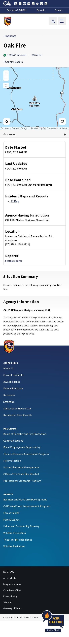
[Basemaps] (62, 121)
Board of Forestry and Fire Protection (24, 434)
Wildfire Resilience (14, 546)
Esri (44, 128)
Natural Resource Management (21, 467)
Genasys (51, 128)
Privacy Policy (10, 596)
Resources (9, 395)
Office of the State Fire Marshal (21, 474)
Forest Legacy (11, 519)
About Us (8, 368)
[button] (34, 134)
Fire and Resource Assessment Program (26, 454)
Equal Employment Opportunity (21, 447)
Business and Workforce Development (25, 499)
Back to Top (9, 572)
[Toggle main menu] (62, 21)
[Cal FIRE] (8, 346)
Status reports (13, 260)
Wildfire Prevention (14, 533)
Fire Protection (12, 460)
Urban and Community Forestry (21, 526)
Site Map (7, 602)
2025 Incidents (11, 381)
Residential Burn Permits (17, 415)
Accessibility (9, 578)
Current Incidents (13, 375)
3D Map (15, 201)
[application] (34, 98)
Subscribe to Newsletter (17, 408)
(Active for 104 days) (39, 184)
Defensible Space (13, 388)
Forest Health (11, 513)
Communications (13, 440)
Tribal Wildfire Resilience (17, 539)
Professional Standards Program (22, 480)
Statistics (8, 401)
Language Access (12, 584)
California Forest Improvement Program (26, 506)
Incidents (10, 35)
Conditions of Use (12, 590)
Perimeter (63, 128)
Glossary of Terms (12, 608)
